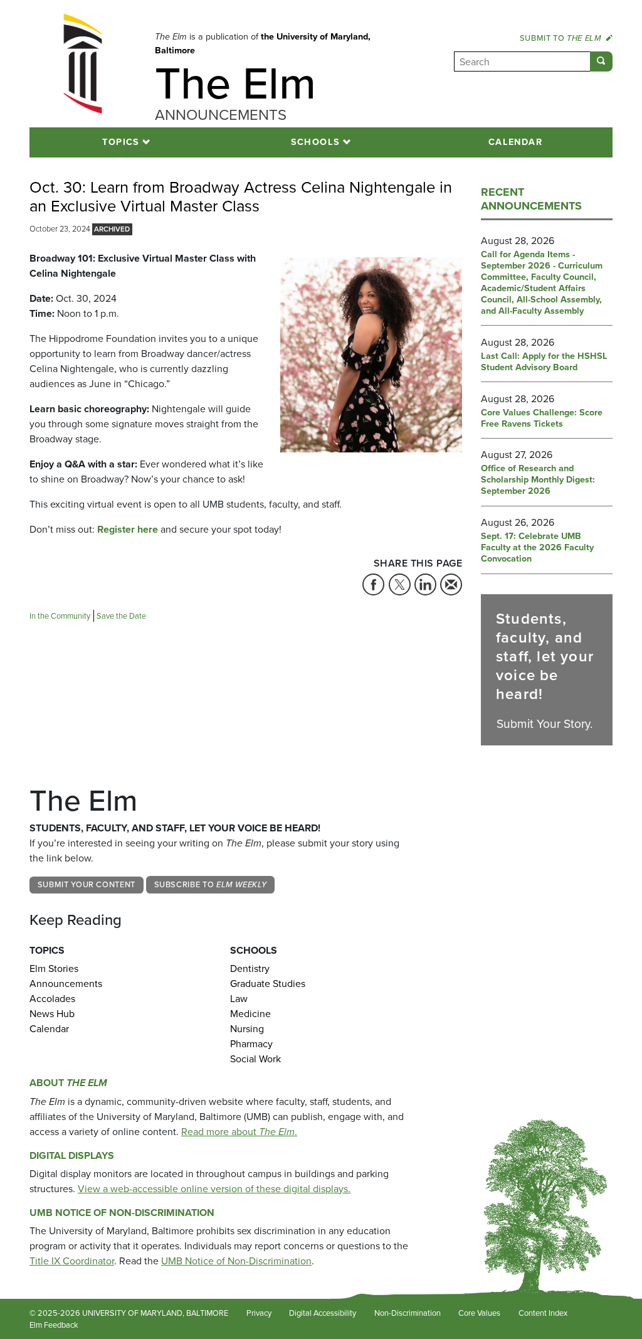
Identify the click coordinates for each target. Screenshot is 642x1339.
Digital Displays (71, 1155)
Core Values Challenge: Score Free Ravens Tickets (542, 418)
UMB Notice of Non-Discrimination (121, 1212)
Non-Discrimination (407, 1313)
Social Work (255, 1059)
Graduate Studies (267, 983)
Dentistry (250, 968)
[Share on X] (400, 584)
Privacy (258, 1313)
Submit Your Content (86, 884)
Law (239, 998)
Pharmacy (251, 1044)
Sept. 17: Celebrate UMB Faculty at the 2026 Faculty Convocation (537, 547)
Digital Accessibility (322, 1313)
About (68, 1082)
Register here (127, 529)
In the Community (59, 616)
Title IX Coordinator (71, 1261)
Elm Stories (53, 968)
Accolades (52, 998)
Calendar (515, 142)
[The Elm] (82, 63)
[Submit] (601, 61)
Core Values (479, 1313)
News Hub (52, 1013)
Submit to (561, 38)
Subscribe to (210, 884)
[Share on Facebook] (373, 584)
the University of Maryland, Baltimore (263, 43)
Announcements (65, 983)
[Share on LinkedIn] (425, 584)
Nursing (247, 1029)
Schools (315, 142)
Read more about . (239, 1131)
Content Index (542, 1313)
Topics (121, 142)
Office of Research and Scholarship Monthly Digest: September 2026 (538, 480)
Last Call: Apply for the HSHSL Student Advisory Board (544, 362)
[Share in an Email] (451, 584)
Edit (104, 1325)
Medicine (250, 1013)
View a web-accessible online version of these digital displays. (214, 1189)
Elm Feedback (53, 1325)
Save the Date (121, 616)
